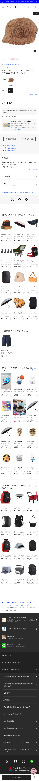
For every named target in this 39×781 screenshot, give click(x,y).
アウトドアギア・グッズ (21, 605)
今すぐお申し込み (16, 129)
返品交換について (10, 150)
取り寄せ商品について (11, 148)
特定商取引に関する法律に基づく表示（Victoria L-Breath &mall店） (18, 192)
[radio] (11, 81)
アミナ (6, 67)
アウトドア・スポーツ (25, 602)
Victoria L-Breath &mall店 (11, 64)
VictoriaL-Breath (11, 602)
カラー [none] (4, 79)
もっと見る (32, 169)
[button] (19, 33)
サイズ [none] (4, 90)
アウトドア (8, 605)
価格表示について (10, 145)
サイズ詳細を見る (32, 94)
